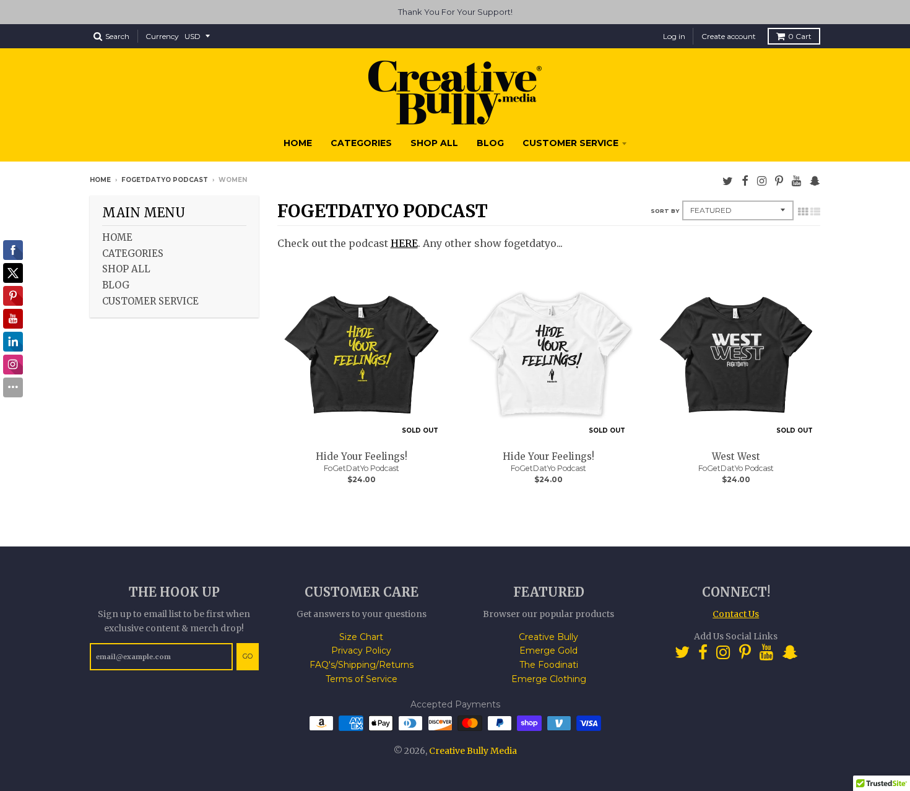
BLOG (490, 143)
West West (736, 456)
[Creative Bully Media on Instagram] (761, 181)
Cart (800, 36)
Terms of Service (361, 679)
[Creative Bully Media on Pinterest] (779, 181)
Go (248, 656)
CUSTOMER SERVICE (570, 143)
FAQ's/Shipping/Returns (362, 664)
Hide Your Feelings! (361, 456)
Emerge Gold (548, 650)
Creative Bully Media (473, 750)
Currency (162, 36)
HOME (298, 143)
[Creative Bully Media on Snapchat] (815, 181)
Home (100, 180)
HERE (404, 243)
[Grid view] (803, 212)
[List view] (815, 212)
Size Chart (361, 636)
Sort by (665, 210)
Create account (728, 36)
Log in (674, 36)
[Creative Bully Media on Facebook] (745, 181)
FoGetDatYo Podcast (164, 180)
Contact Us (736, 614)
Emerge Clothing (548, 679)
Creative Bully (548, 636)
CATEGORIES (361, 143)
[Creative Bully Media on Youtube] (796, 181)
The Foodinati (548, 664)
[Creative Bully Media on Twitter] (727, 181)
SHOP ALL (434, 143)
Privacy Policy (361, 650)
